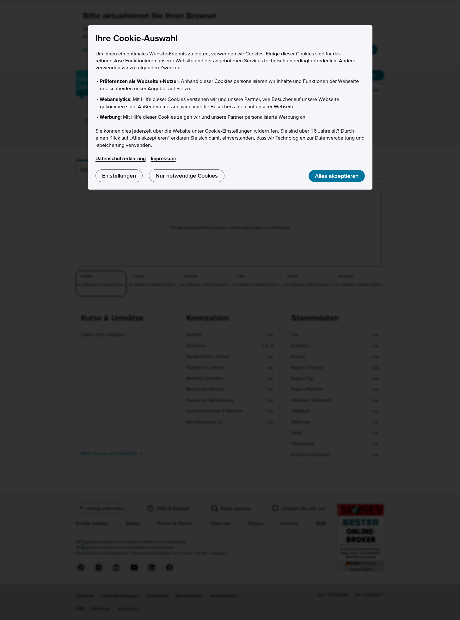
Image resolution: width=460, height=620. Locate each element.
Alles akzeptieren (337, 175)
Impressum (163, 158)
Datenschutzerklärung (120, 158)
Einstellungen (119, 175)
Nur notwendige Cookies (187, 175)
